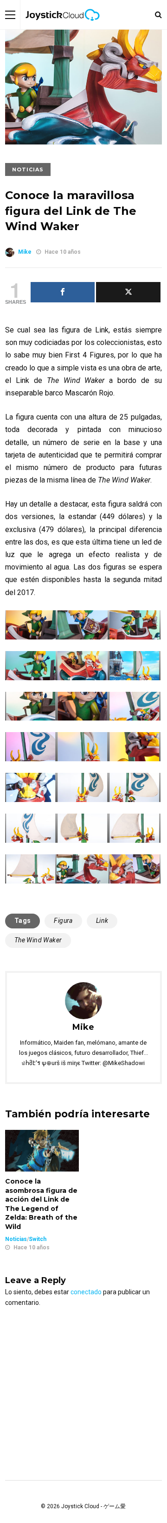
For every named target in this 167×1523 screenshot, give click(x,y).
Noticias (28, 169)
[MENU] (10, 14)
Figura (63, 920)
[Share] (63, 292)
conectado (86, 1292)
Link (102, 920)
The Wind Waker (38, 940)
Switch (37, 1239)
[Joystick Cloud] (62, 27)
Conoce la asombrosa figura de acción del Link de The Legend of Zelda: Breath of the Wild (41, 1204)
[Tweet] (128, 292)
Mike (25, 252)
